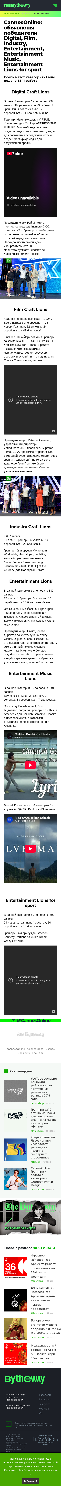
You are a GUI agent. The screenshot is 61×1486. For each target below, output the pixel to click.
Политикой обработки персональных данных (30, 1470)
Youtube (44, 1408)
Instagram (45, 1399)
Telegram (44, 1404)
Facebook (45, 1394)
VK (40, 1413)
